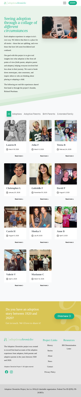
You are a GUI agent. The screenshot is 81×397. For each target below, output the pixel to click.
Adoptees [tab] (17, 113)
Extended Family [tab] (65, 113)
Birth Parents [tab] (49, 113)
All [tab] (9, 113)
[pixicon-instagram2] (11, 372)
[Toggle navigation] (65, 3)
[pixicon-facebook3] (6, 372)
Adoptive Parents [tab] (32, 113)
